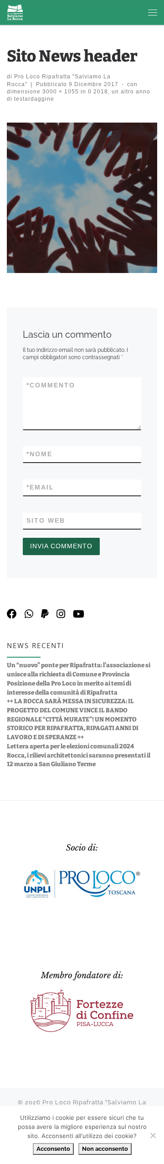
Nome (39, 454)
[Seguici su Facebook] (12, 614)
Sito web (45, 520)
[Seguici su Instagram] (60, 614)
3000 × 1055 (60, 91)
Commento (50, 385)
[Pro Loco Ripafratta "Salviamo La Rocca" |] (15, 12)
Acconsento (53, 1148)
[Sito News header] (82, 198)
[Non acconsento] (152, 1135)
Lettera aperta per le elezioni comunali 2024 (70, 746)
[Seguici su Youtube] (78, 614)
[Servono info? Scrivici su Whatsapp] (29, 614)
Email (40, 487)
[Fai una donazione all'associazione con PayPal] (45, 614)
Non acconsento (105, 1148)
